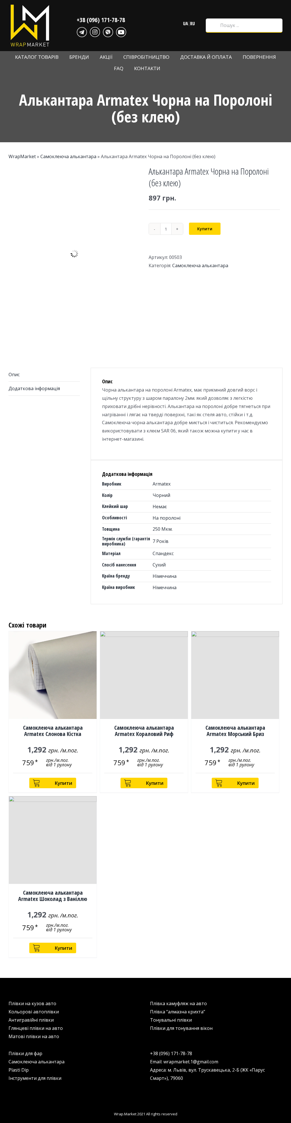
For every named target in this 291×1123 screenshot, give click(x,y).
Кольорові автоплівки (34, 1012)
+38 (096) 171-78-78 (101, 19)
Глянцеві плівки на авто (36, 1028)
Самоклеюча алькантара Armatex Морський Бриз (235, 731)
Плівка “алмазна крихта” (177, 1012)
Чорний (161, 495)
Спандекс (163, 553)
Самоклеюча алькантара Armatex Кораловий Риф (144, 731)
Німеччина (164, 576)
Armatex (162, 484)
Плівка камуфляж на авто (178, 1003)
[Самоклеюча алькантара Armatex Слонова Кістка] (53, 675)
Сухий (159, 565)
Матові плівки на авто (34, 1036)
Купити (204, 228)
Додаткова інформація (34, 388)
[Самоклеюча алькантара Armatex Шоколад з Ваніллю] (53, 840)
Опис (14, 374)
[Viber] (108, 31)
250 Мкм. (162, 529)
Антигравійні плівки (31, 1020)
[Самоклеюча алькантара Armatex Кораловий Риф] (144, 675)
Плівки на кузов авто (32, 1003)
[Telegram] (82, 31)
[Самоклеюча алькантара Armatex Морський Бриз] (235, 675)
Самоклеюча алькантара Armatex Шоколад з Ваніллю (52, 896)
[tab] (44, 375)
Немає (160, 506)
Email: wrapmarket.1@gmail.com (184, 1062)
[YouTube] (121, 31)
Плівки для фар (25, 1053)
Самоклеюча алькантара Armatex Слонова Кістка (53, 731)
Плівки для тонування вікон (181, 1028)
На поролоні (166, 518)
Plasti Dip (19, 1070)
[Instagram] (95, 31)
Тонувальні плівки (171, 1020)
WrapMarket (22, 156)
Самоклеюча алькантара (68, 156)
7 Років (161, 541)
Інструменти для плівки (35, 1078)
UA (185, 23)
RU (192, 23)
